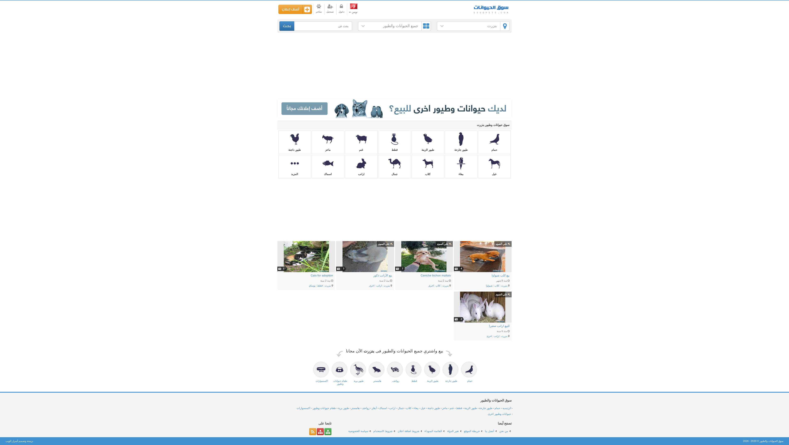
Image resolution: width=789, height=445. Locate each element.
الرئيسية (507, 408)
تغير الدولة (453, 431)
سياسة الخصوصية (358, 431)
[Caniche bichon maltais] (424, 256)
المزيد (294, 174)
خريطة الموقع (472, 431)
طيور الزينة (428, 149)
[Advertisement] (394, 65)
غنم (361, 149)
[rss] (312, 431)
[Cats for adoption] (306, 256)
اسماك (328, 174)
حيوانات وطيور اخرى (499, 413)
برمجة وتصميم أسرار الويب (19, 441)
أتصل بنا (489, 431)
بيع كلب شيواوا (501, 275)
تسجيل (330, 11)
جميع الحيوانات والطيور (400, 26)
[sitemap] (327, 431)
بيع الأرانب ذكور (382, 275)
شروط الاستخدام (382, 431)
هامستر (355, 408)
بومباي (312, 285)
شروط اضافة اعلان (408, 431)
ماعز (328, 149)
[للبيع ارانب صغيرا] (483, 307)
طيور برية (343, 408)
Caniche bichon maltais (436, 275)
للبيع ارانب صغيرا (499, 326)
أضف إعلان (290, 9)
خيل (494, 174)
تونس (354, 12)
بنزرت (492, 26)
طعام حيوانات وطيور (324, 408)
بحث (287, 26)
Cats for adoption (322, 275)
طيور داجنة (294, 149)
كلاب (427, 174)
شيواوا (489, 285)
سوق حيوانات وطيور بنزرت (491, 8)
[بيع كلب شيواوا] (483, 256)
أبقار (374, 408)
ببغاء (461, 174)
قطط (395, 149)
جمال (395, 174)
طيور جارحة (461, 149)
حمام (494, 149)
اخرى (431, 285)
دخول (341, 11)
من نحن (503, 431)
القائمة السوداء (433, 431)
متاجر (319, 11)
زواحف (365, 408)
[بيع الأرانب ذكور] (365, 256)
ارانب (361, 174)
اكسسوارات (303, 408)
